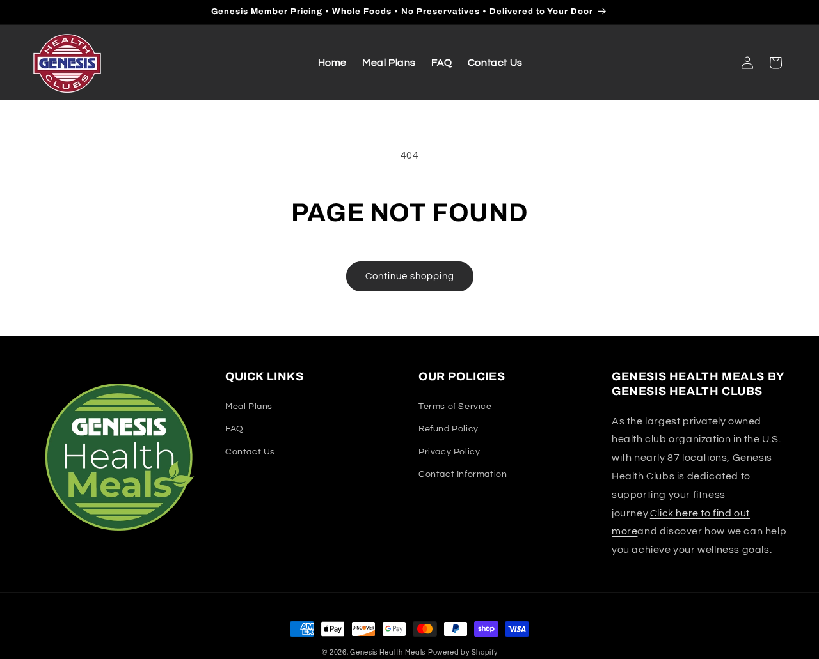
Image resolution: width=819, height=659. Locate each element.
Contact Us (250, 451)
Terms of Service (455, 407)
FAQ (234, 429)
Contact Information (462, 474)
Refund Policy (448, 429)
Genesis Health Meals (387, 652)
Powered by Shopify (463, 652)
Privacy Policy (449, 451)
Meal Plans (249, 407)
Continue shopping (409, 276)
